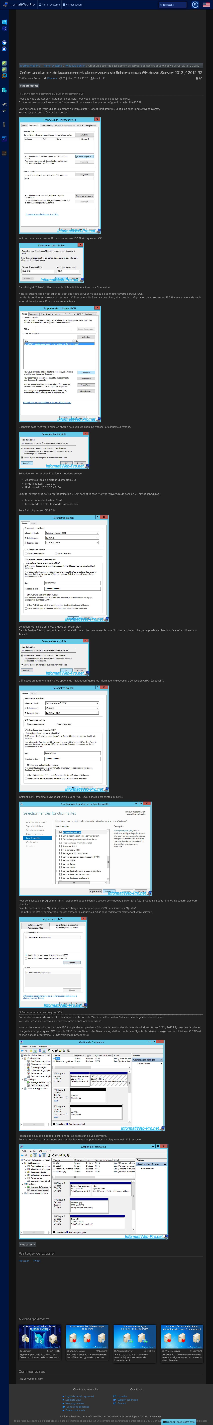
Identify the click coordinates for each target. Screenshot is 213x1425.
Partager (24, 1260)
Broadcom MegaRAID (4, 110)
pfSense (4, 138)
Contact (121, 1403)
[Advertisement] (111, 36)
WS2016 (4, 28)
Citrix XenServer (4, 48)
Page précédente (29, 85)
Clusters (52, 78)
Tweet (36, 1260)
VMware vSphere (4, 69)
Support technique (127, 1399)
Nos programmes (74, 1403)
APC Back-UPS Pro (4, 124)
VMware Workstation (4, 75)
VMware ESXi (4, 62)
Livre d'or (122, 1396)
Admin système (50, 4)
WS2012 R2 (4, 21)
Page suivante (27, 1244)
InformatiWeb (21, 4)
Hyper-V (4, 89)
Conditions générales (78, 1406)
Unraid (4, 153)
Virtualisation (73, 4)
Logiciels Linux (73, 1399)
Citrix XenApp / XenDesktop (4, 42)
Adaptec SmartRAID (4, 104)
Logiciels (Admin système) (79, 1396)
